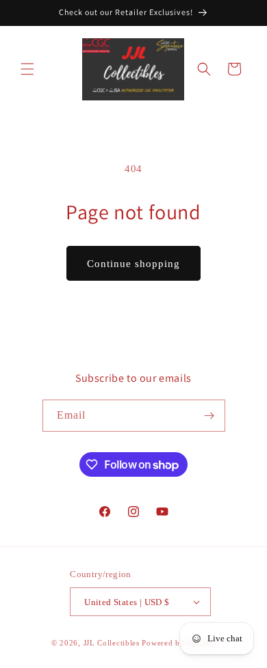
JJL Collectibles (112, 643)
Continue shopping (133, 263)
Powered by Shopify (179, 643)
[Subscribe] (209, 416)
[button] (27, 69)
